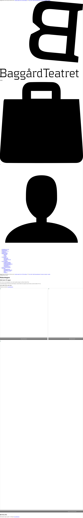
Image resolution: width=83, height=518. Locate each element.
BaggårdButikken (16, 516)
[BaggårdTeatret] (41, 79)
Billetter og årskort (5, 253)
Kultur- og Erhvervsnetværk (6, 267)
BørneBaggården (4, 250)
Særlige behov (6, 258)
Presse (5, 271)
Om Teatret (3, 268)
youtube (49, 0)
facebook (42, 0)
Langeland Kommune (7, 264)
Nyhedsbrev (6, 272)
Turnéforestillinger (4, 252)
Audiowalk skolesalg (7, 266)
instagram (45, 0)
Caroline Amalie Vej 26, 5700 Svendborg (21, 0)
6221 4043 (30, 0)
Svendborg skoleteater (7, 262)
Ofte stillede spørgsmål (7, 259)
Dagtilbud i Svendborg (7, 263)
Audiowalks (4, 251)
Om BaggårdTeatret (7, 269)
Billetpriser (5, 254)
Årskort (5, 255)
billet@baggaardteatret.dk (36, 0)
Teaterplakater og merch (7, 270)
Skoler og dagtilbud (5, 261)
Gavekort (5, 256)
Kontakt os (5, 260)
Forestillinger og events (5, 249)
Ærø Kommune (6, 265)
